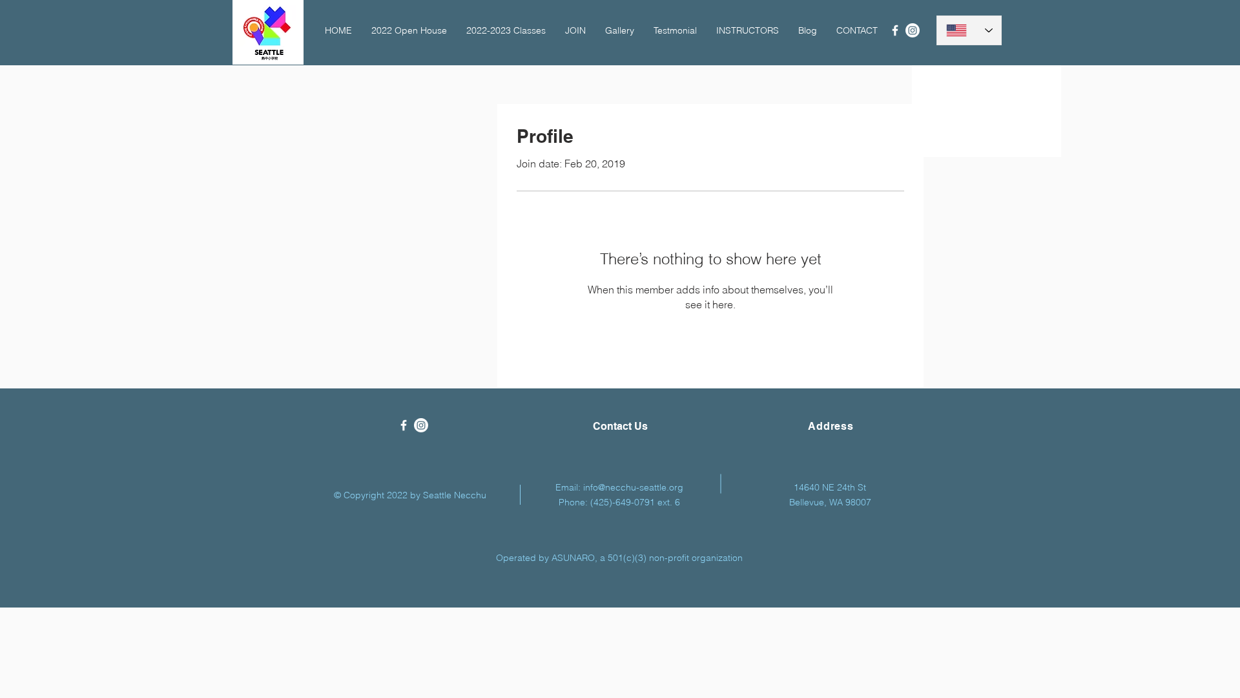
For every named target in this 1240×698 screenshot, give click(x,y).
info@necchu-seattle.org (633, 487)
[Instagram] (912, 30)
